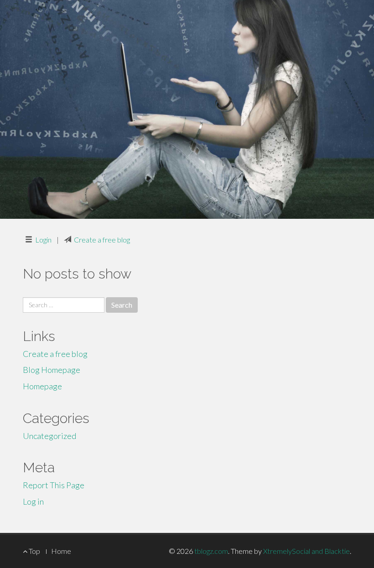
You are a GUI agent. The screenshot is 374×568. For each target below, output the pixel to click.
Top (33, 551)
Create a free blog (102, 239)
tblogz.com (211, 551)
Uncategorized (49, 436)
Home (61, 551)
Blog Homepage (51, 370)
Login (43, 239)
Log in (33, 501)
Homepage (42, 386)
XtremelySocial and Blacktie (306, 551)
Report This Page (53, 485)
